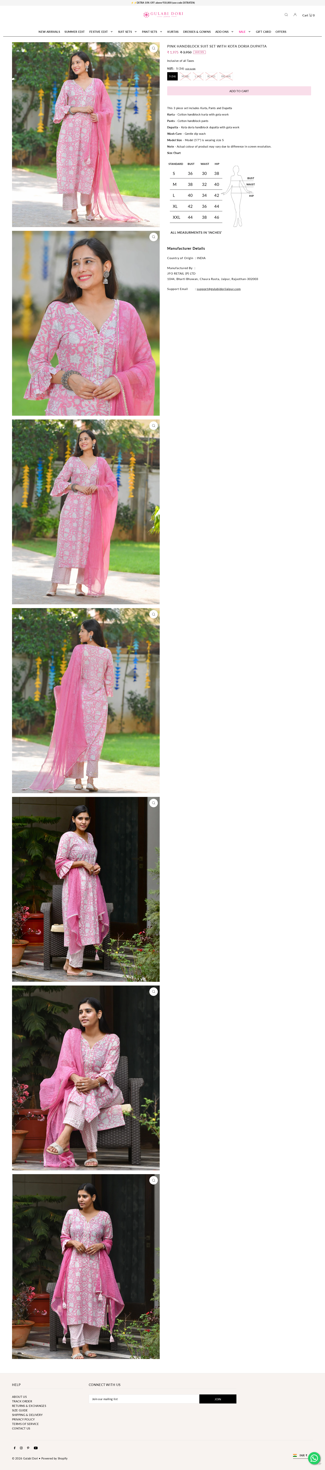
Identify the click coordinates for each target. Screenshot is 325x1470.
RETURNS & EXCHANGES (29, 1405)
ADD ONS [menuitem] (222, 31)
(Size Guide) (190, 69)
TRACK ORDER (22, 1401)
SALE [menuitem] (242, 31)
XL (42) (211, 76)
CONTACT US (21, 1428)
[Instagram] (21, 1448)
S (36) (172, 76)
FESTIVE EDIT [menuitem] (98, 31)
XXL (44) (226, 76)
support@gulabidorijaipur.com (219, 289)
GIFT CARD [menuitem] (263, 31)
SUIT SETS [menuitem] (125, 31)
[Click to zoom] (153, 48)
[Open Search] (286, 14)
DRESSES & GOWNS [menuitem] (197, 31)
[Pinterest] (28, 1448)
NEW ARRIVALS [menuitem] (49, 31)
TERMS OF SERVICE (25, 1424)
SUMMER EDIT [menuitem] (75, 31)
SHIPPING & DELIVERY (27, 1414)
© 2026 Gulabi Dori (25, 1458)
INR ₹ (303, 1455)
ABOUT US (19, 1396)
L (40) (198, 76)
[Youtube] (36, 1448)
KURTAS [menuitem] (172, 31)
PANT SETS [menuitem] (149, 31)
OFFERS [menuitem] (281, 31)
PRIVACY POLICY (23, 1419)
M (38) (185, 76)
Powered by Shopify (54, 1458)
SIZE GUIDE (20, 1410)
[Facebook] (14, 1448)
